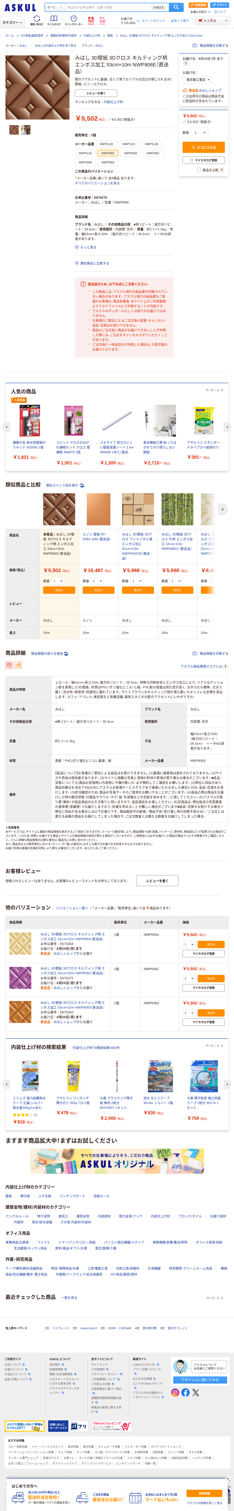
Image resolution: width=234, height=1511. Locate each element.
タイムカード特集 (109, 1447)
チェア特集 (65, 1452)
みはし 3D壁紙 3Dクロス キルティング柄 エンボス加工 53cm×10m (161, 35)
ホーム (9, 35)
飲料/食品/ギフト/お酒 (71, 1248)
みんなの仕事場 (142, 1379)
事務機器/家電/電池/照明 (170, 1242)
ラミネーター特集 (135, 1447)
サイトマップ (99, 1364)
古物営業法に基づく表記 (106, 1389)
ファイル (43, 1242)
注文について (13, 1364)
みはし (23, 45)
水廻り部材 (218, 1216)
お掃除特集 (141, 1452)
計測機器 (154, 1268)
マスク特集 (134, 1458)
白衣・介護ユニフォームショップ (28, 1463)
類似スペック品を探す (62, 485)
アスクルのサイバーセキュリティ (64, 1390)
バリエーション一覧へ (72, 908)
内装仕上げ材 (92, 35)
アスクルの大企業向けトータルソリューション (148, 1395)
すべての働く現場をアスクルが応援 (101, 1458)
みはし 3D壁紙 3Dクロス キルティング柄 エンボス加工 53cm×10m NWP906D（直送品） (72, 1005)
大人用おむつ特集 (156, 1458)
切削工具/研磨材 (127, 1268)
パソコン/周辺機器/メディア (124, 1242)
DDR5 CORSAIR (119, 1328)
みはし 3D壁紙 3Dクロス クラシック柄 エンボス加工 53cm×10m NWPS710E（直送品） (216, 543)
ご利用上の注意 (100, 1384)
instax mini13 (88, 1328)
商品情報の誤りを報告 (47, 653)
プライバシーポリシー (105, 1374)
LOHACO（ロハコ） (144, 1364)
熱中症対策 (150, 1328)
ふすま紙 (44, 1196)
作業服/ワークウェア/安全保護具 (79, 1274)
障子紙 (25, 1196)
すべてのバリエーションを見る (97, 183)
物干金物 (43, 1216)
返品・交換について (16, 1379)
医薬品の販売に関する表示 (106, 1409)
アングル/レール (17, 1216)
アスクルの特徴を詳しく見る (204, 1503)
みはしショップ (210, 90)
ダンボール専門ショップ (23, 1458)
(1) (35, 1115)
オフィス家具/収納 (209, 1242)
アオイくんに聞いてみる (200, 1380)
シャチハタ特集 (201, 1458)
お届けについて (14, 1369)
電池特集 (88, 1447)
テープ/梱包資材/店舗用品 (24, 1268)
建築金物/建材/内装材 (64, 35)
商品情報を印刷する (214, 45)
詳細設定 (158, 7)
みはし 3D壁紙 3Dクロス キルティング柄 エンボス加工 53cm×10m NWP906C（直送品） (72, 970)
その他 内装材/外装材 (76, 1222)
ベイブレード (61, 1328)
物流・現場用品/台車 (65, 1268)
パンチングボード (72, 1196)
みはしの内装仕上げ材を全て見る (55, 45)
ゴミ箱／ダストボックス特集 (112, 1452)
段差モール (102, 1196)
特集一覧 (150, 1463)
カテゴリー (11, 22)
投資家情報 (56, 1369)
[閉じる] (228, 1479)
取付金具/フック (130, 1216)
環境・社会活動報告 (61, 1374)
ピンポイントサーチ (128, 1463)
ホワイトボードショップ (166, 1447)
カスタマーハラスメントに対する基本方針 (64, 1381)
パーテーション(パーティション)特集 (31, 1452)
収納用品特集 (179, 1458)
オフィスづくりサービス (96, 1463)
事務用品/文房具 (17, 1242)
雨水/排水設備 (42, 1222)
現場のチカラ (51, 1458)
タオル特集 (195, 1452)
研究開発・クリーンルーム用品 (190, 1268)
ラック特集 (83, 1452)
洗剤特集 (157, 1452)
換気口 (63, 1216)
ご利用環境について (103, 1379)
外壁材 (19, 1222)
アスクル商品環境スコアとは (201, 666)
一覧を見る (69, 1297)
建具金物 (83, 1216)
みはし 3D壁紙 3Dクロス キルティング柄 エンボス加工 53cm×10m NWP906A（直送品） (72, 936)
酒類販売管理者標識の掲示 (106, 1400)
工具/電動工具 (98, 1268)
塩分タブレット (177, 1328)
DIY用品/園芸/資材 (32, 35)
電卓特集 (73, 1447)
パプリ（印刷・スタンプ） (147, 1369)
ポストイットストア (64, 1463)
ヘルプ (222, 12)
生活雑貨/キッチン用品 (30, 1248)
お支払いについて (16, 1374)
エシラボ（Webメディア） (148, 1383)
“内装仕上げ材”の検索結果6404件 (96, 1048)
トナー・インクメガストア (47, 1447)
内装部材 (104, 1216)
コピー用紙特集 (17, 1447)
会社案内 (54, 1364)
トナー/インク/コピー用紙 (77, 1242)
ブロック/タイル (190, 1216)
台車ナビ (69, 1458)
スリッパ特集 (176, 1452)
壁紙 (110, 35)
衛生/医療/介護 (105, 1248)
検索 (176, 7)
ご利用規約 (98, 1369)
